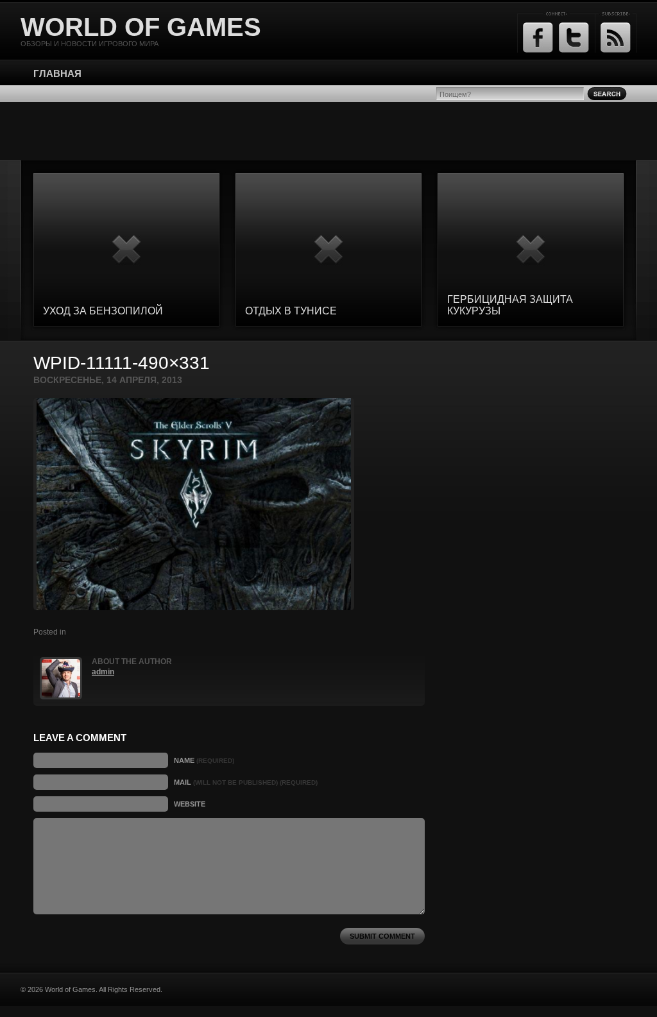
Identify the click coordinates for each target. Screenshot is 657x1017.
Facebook (538, 37)
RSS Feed (616, 37)
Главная (57, 73)
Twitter (574, 37)
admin (103, 671)
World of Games (141, 27)
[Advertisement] (328, 131)
